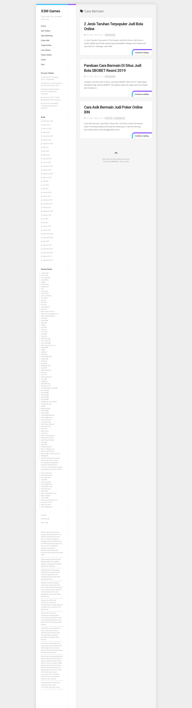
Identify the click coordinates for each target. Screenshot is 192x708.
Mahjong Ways (45, 408)
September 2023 (48, 143)
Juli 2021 (45, 219)
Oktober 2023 (47, 140)
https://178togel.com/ (48, 449)
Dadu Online (44, 431)
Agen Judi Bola (45, 495)
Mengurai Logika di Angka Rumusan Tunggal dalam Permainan (50, 91)
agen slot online (46, 504)
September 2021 (48, 211)
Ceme (43, 60)
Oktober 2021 (47, 207)
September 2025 (48, 121)
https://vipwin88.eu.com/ (49, 493)
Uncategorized (119, 118)
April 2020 (46, 241)
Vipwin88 (44, 323)
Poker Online (46, 55)
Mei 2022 (45, 189)
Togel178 (44, 329)
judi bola (43, 372)
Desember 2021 (48, 200)
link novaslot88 (46, 343)
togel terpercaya (46, 370)
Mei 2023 (45, 147)
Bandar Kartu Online (47, 438)
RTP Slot (43, 305)
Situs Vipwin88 (45, 477)
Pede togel (44, 291)
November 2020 (48, 234)
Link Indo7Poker (46, 419)
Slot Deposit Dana (46, 475)
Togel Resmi (45, 287)
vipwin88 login (45, 383)
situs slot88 (44, 498)
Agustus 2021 (47, 215)
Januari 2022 (47, 196)
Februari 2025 (47, 128)
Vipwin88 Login (46, 338)
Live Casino (45, 50)
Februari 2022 (47, 192)
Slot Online (45, 31)
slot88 (43, 350)
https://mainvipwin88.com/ (49, 314)
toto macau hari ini (55, 665)
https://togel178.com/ (48, 311)
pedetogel (44, 352)
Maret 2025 (46, 125)
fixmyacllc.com (46, 386)
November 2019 (48, 252)
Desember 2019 (48, 249)
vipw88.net (44, 381)
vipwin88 (44, 318)
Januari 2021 (47, 230)
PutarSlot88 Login (46, 417)
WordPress (115, 161)
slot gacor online (46, 502)
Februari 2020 (47, 245)
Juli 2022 (45, 181)
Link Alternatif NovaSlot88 (49, 388)
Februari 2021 (47, 226)
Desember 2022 (48, 166)
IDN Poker (44, 302)
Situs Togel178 (45, 341)
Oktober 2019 (47, 256)
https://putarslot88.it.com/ (49, 500)
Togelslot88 (44, 273)
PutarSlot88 (44, 399)
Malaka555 (44, 456)
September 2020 (48, 237)
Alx (128, 161)
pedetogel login (45, 365)
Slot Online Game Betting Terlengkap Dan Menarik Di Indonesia (49, 106)
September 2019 (48, 260)
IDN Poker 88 (45, 519)
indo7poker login (46, 404)
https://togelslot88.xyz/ (48, 316)
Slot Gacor (44, 332)
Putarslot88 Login (46, 484)
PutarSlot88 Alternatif (47, 415)
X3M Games (50, 11)
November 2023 (48, 136)
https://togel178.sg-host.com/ (50, 453)
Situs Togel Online (46, 473)
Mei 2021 (45, 222)
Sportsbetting (47, 36)
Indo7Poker (44, 491)
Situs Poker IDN (46, 426)
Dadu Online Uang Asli (48, 435)
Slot (42, 64)
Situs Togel (44, 275)
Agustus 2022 (47, 177)
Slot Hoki (44, 515)
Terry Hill (100, 35)
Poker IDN (45, 40)
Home (43, 26)
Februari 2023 (47, 158)
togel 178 (44, 309)
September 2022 (48, 173)
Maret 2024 (46, 132)
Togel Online (46, 45)
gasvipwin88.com (46, 377)
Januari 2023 (47, 162)
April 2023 (46, 151)
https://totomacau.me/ (48, 345)
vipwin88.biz (45, 280)
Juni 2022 (46, 185)
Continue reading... (142, 53)
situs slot (44, 374)
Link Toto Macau (46, 296)
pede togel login (56, 559)
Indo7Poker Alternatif (47, 424)
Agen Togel (44, 522)
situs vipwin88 (45, 277)
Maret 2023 (46, 155)
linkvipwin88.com (46, 447)
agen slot (49, 532)
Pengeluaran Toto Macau (49, 401)
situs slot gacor (46, 489)
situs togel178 (45, 307)
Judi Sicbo (44, 433)
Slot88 (43, 282)
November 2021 (48, 204)
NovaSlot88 (44, 392)
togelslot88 (44, 320)
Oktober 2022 (47, 170)
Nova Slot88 (45, 390)
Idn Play (43, 300)
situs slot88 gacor (46, 507)
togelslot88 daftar (46, 356)
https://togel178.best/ (48, 451)
